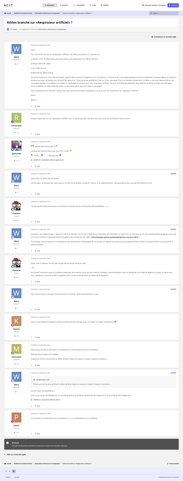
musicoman (16, 357)
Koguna (16, 329)
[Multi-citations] (32, 106)
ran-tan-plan (16, 126)
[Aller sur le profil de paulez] (16, 417)
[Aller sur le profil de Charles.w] (16, 205)
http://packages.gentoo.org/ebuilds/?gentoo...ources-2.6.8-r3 (115, 237)
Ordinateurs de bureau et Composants (52, 29)
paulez (16, 425)
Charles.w (16, 213)
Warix (15, 29)
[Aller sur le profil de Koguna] (16, 321)
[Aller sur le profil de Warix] (8, 29)
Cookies (16, 477)
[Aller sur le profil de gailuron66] (16, 146)
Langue (8, 477)
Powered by (168, 477)
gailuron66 (16, 154)
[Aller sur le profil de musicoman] (16, 349)
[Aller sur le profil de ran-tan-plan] (16, 118)
